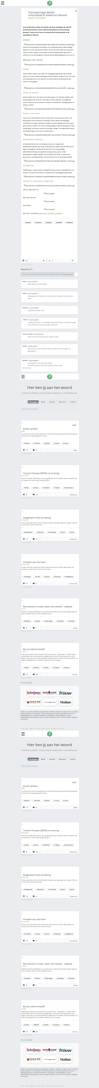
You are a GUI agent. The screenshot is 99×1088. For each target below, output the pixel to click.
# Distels (28, 222)
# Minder (36, 667)
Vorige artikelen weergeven (29, 409)
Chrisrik (23, 651)
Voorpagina (33, 402)
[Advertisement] (49, 244)
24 (26, 260)
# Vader (26, 488)
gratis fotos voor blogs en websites (51, 213)
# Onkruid (69, 222)
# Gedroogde (48, 621)
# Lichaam (56, 667)
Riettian (25, 308)
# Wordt (45, 667)
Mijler (23, 431)
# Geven (46, 576)
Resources (62, 402)
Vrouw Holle (25, 564)
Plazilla (49, 3)
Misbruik (31, 728)
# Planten (38, 222)
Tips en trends (27, 334)
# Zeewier (71, 621)
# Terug (56, 443)
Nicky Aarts (25, 475)
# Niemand (40, 532)
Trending (37, 728)
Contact (73, 402)
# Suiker (26, 667)
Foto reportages (40, 18)
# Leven (65, 443)
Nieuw (43, 402)
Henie (24, 281)
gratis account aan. (67, 274)
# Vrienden (27, 576)
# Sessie (35, 488)
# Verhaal (37, 443)
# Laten (62, 532)
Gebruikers (54, 728)
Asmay (23, 609)
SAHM (24, 293)
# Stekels (49, 222)
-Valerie (25, 320)
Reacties (52, 402)
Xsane (24, 346)
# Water (37, 621)
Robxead (31, 18)
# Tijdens (57, 488)
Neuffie (25, 360)
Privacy (22, 728)
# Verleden (46, 488)
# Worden (59, 222)
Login (52, 274)
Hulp (27, 728)
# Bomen (26, 443)
